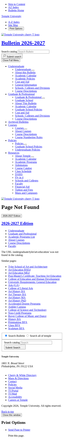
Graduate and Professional (22, 233)
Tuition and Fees (24, 189)
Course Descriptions (26, 91)
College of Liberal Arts (20, 288)
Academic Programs (26, 162)
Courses (12, 125)
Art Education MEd (19, 272)
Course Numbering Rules (28, 137)
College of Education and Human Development (34, 279)
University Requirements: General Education (32, 282)
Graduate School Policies (28, 109)
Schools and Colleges (26, 180)
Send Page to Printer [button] (19, 429)
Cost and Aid (22, 81)
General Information (26, 84)
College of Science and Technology (27, 309)
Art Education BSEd (19, 269)
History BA (14, 319)
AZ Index (13, 7)
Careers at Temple (18, 399)
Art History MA (17, 297)
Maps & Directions (18, 378)
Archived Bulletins (18, 121)
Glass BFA (14, 325)
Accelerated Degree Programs (24, 303)
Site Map (13, 25)
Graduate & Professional (21, 94)
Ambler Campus (17, 306)
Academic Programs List (21, 236)
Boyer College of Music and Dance (27, 316)
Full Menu (11, 60)
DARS (19, 174)
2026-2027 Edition (17, 223)
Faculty (19, 183)
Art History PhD (17, 300)
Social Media (15, 387)
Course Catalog (23, 168)
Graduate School (24, 100)
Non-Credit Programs (19, 313)
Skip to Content (16, 4)
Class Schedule (23, 171)
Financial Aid (22, 186)
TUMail (12, 393)
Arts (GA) (13, 285)
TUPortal (13, 390)
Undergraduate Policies (27, 149)
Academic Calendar (25, 75)
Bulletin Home (16, 10)
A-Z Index (14, 22)
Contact (12, 381)
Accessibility (15, 396)
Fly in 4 (19, 177)
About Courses (23, 131)
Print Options (16, 28)
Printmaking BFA (17, 322)
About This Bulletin (26, 103)
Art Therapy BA (17, 294)
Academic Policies (25, 78)
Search (13, 347)
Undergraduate (16, 66)
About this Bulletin (25, 72)
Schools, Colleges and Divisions (32, 87)
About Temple (23, 155)
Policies (12, 140)
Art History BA (16, 291)
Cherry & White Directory (22, 375)
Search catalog (9, 51)
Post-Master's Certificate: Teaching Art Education (34, 275)
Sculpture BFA (16, 328)
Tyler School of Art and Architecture (27, 266)
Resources (13, 152)
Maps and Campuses (26, 192)
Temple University (11, 16)
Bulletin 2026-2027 (23, 43)
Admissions (21, 165)
